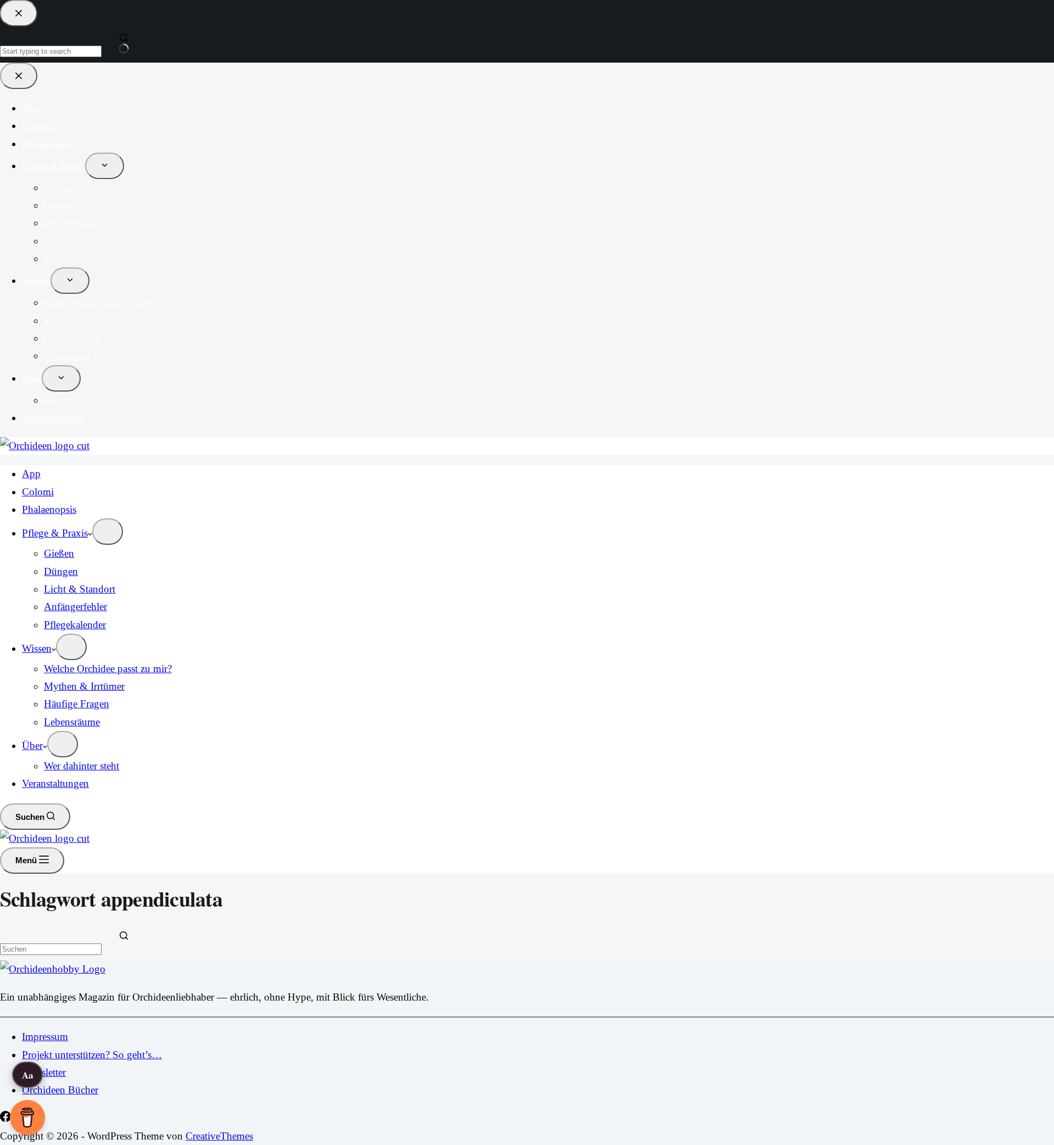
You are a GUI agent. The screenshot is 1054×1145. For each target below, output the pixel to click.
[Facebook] (7, 1118)
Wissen (37, 648)
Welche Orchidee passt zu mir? (108, 668)
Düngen (61, 571)
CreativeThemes (219, 1136)
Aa (27, 1075)
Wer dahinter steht (81, 766)
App (31, 473)
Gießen (59, 553)
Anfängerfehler (75, 606)
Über (32, 745)
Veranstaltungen (55, 783)
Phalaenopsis (49, 509)
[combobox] (51, 949)
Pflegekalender (75, 624)
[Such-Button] (123, 942)
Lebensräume (72, 722)
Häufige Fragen (76, 704)
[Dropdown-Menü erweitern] (107, 531)
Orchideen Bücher (60, 1090)
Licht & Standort (79, 589)
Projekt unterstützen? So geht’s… (92, 1054)
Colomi (38, 492)
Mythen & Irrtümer (84, 686)
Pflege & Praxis (55, 533)
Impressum (45, 1036)
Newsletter (44, 1072)
